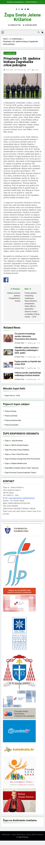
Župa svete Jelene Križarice (22, 17)
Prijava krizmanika (11, 425)
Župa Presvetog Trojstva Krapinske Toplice (20, 473)
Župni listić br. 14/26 (12, 396)
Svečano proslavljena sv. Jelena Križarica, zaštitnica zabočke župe (22, 2)
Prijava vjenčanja (11, 416)
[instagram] (19, 9)
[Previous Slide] (38, 2)
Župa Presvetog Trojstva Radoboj (17, 450)
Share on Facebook (5, 279)
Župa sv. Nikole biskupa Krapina (16, 445)
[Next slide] (42, 2)
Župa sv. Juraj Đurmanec (14, 441)
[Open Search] (39, 32)
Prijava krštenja (10, 411)
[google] (25, 9)
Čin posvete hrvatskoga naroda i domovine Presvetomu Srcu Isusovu (26, 336)
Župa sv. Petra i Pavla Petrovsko (16, 454)
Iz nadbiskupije (10, 53)
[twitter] (22, 9)
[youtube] (28, 9)
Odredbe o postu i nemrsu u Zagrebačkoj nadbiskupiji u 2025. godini (27, 350)
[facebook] (16, 9)
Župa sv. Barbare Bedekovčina (16, 463)
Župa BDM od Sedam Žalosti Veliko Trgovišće (22, 468)
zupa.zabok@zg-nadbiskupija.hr (21, 498)
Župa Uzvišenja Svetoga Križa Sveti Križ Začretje (22, 459)
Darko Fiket (9, 70)
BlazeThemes (23, 837)
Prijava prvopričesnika (13, 420)
